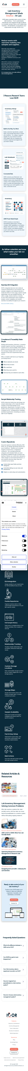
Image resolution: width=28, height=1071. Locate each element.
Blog (14, 1039)
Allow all (14, 557)
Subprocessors (7, 1057)
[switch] (24, 541)
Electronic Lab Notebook (14, 1023)
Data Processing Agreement (18, 1057)
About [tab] (14, 516)
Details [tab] (14, 511)
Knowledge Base (14, 1042)
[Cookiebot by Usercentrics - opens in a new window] (16, 503)
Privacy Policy (6, 529)
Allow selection (14, 562)
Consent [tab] (14, 507)
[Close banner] (25, 502)
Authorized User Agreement (10, 1059)
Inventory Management (14, 1026)
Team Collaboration (14, 1028)
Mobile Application (14, 1033)
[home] (6, 4)
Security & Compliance (14, 1030)
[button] (24, 4)
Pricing (14, 1044)
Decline (14, 567)
